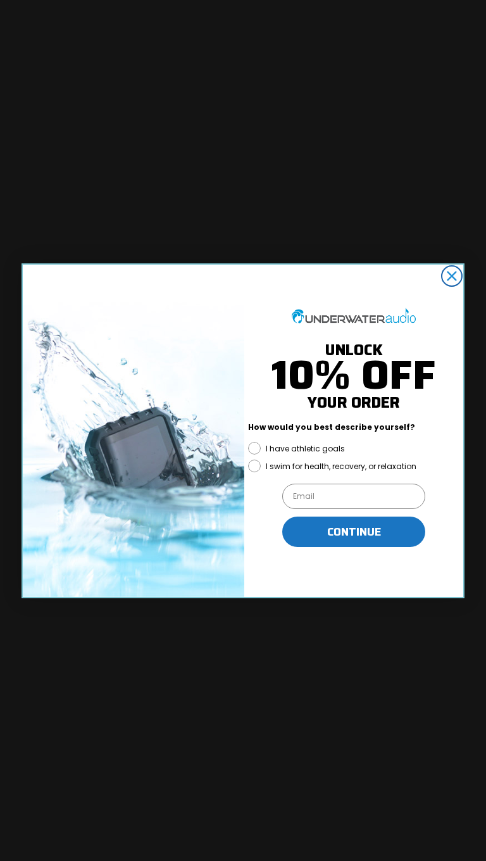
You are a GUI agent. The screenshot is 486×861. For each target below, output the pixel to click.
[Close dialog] (452, 276)
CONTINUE (354, 532)
